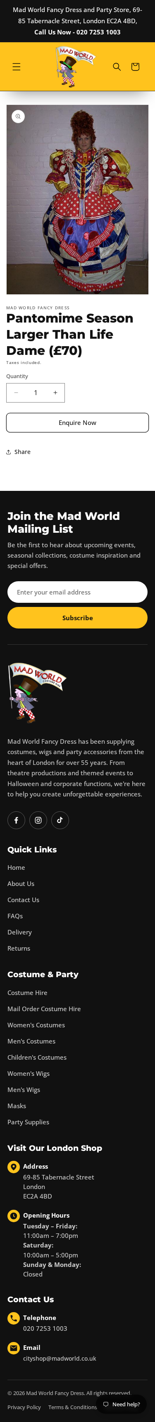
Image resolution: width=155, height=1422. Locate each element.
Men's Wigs (23, 1089)
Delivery (19, 932)
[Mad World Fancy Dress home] (37, 692)
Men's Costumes (31, 1041)
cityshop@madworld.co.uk (59, 1358)
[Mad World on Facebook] (16, 820)
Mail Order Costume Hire (44, 1009)
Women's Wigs (28, 1073)
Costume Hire (27, 992)
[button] (16, 67)
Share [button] (22, 452)
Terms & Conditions (72, 1407)
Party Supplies (28, 1122)
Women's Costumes (36, 1025)
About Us (20, 883)
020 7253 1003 (45, 1328)
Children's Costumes (37, 1057)
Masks (16, 1106)
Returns (18, 948)
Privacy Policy (24, 1407)
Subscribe (77, 618)
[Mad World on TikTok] (60, 820)
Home (16, 867)
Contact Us (23, 899)
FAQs (15, 916)
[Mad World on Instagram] (38, 820)
